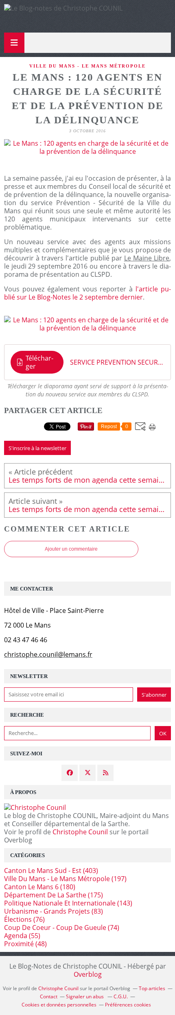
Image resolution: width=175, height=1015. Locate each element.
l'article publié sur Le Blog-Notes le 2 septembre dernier (87, 293)
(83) (53, 911)
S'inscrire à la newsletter (37, 448)
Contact (48, 996)
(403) (51, 870)
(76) (24, 919)
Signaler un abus (85, 996)
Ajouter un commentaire (71, 549)
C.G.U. (121, 996)
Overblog (88, 974)
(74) (61, 927)
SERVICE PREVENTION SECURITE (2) (117, 362)
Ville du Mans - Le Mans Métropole (87, 65)
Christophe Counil (80, 831)
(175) (53, 894)
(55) (22, 935)
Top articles (152, 988)
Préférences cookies (128, 1004)
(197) (65, 878)
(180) (39, 886)
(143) (68, 903)
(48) (25, 943)
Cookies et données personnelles (59, 1004)
